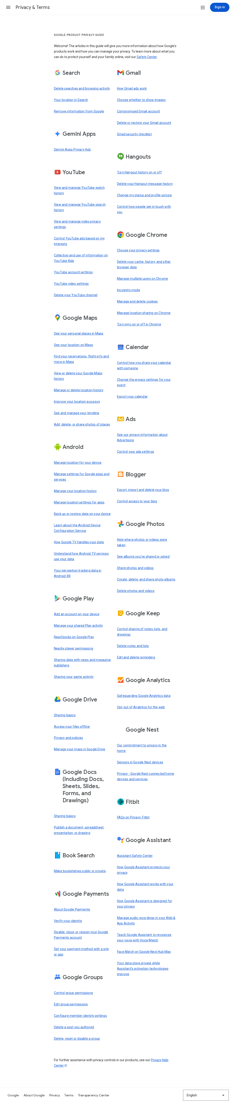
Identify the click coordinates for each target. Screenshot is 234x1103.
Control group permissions (73, 993)
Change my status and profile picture (144, 195)
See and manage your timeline (76, 413)
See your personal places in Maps (78, 333)
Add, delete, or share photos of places (82, 424)
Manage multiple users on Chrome (142, 278)
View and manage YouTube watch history (79, 190)
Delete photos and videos (135, 591)
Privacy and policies (68, 738)
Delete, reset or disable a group (77, 1038)
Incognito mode (128, 290)
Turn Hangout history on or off (139, 172)
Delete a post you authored (74, 1027)
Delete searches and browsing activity (82, 88)
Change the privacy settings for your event (144, 382)
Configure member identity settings (80, 1016)
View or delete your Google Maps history (78, 376)
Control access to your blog (137, 501)
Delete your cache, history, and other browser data (144, 264)
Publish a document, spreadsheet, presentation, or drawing (79, 830)
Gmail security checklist (134, 134)
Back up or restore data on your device (82, 514)
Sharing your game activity (73, 677)
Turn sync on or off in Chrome (139, 324)
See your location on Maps (73, 345)
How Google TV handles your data (79, 542)
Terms (68, 1095)
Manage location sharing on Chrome (144, 313)
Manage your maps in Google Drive (79, 749)
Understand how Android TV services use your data (81, 556)
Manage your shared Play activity (78, 625)
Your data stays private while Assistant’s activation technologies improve (142, 968)
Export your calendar (132, 396)
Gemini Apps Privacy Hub (72, 149)
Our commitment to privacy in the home (142, 748)
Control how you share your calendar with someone (144, 365)
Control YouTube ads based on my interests (79, 241)
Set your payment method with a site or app (81, 951)
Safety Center (147, 57)
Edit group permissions (71, 1004)
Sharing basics (65, 715)
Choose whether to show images (141, 100)
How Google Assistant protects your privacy (143, 869)
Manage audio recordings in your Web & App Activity (146, 920)
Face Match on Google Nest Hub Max (144, 952)
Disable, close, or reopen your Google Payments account (81, 934)
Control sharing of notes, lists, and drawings (142, 631)
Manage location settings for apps (79, 502)
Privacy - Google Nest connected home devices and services (145, 776)
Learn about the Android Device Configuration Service (77, 528)
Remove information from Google (79, 111)
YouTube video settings (71, 283)
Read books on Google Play (74, 637)
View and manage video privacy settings (77, 224)
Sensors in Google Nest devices (140, 762)
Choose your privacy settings (138, 250)
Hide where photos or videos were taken (142, 542)
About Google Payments (72, 909)
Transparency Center (93, 1095)
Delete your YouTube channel (75, 295)
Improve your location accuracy (77, 401)
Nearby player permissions (73, 648)
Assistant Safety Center (135, 856)
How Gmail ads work (132, 88)
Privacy (54, 1095)
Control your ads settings (135, 451)
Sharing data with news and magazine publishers (82, 662)
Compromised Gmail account (138, 111)
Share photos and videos (135, 568)
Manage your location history (75, 491)
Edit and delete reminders (136, 657)
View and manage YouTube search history (80, 207)
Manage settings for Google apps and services (81, 476)
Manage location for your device (77, 462)
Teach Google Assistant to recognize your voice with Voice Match (144, 937)
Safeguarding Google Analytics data (143, 696)
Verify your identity (68, 921)
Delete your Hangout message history (145, 184)
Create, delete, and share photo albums (146, 579)
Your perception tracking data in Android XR (77, 573)
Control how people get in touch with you (144, 209)
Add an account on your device (76, 614)
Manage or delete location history (79, 390)
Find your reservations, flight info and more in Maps (81, 359)
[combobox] (206, 1095)
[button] (8, 7)
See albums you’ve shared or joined (143, 556)
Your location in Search (71, 100)
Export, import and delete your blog (143, 490)
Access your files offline (72, 726)
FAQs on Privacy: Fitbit (133, 817)
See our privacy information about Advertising (142, 437)
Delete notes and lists (133, 646)
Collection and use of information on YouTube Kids (81, 258)
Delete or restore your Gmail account (144, 123)
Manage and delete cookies (137, 301)
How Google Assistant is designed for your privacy (144, 903)
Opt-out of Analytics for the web (141, 707)
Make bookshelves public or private (80, 871)
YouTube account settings (73, 272)
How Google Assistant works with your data (145, 886)
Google (13, 1095)
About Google (34, 1095)
